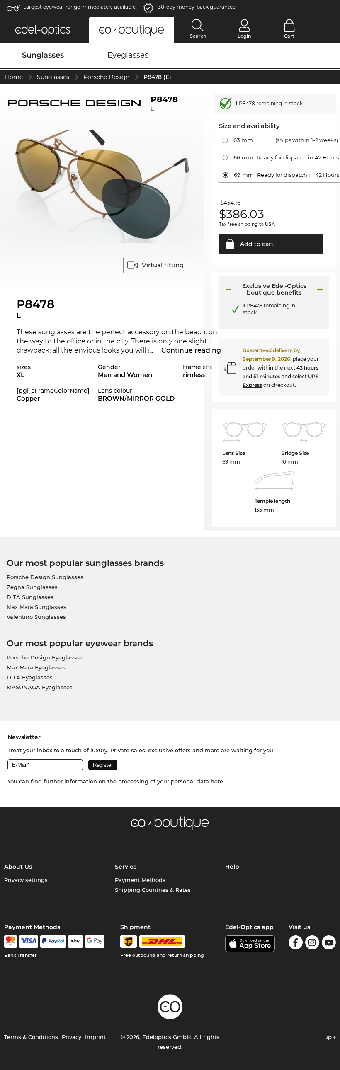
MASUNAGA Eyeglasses (40, 687)
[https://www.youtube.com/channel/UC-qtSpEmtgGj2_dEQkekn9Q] (329, 943)
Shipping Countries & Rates (153, 889)
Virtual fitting (163, 265)
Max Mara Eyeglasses (36, 667)
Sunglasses (53, 77)
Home (14, 77)
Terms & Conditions (31, 1037)
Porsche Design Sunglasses (45, 577)
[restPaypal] (53, 941)
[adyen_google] (94, 941)
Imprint (95, 1037)
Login (244, 36)
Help (232, 866)
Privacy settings (26, 880)
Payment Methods (140, 880)
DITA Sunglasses (30, 597)
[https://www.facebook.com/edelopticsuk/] (296, 943)
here (217, 781)
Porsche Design (106, 77)
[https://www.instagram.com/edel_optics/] (312, 943)
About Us (18, 866)
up (328, 1037)
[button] (42, 30)
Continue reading (191, 350)
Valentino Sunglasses (36, 616)
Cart (289, 36)
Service (126, 866)
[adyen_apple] (75, 941)
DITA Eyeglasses (30, 677)
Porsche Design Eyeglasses (45, 657)
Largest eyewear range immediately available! (80, 7)
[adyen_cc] (10, 941)
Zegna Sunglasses (32, 587)
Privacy (71, 1037)
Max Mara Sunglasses (36, 607)
